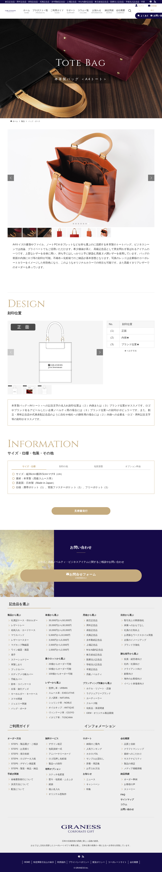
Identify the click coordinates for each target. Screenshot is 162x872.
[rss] (155, 1)
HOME (27, 862)
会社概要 (134, 862)
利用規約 (61, 862)
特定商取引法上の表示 (43, 862)
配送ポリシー (99, 862)
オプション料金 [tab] (133, 466)
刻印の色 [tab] (63, 466)
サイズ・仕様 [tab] (29, 466)
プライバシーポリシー (79, 862)
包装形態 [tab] (98, 466)
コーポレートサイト (117, 862)
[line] (151, 1)
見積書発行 (81, 511)
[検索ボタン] (129, 11)
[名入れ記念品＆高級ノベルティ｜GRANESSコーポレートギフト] (10, 11)
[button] (73, 223)
